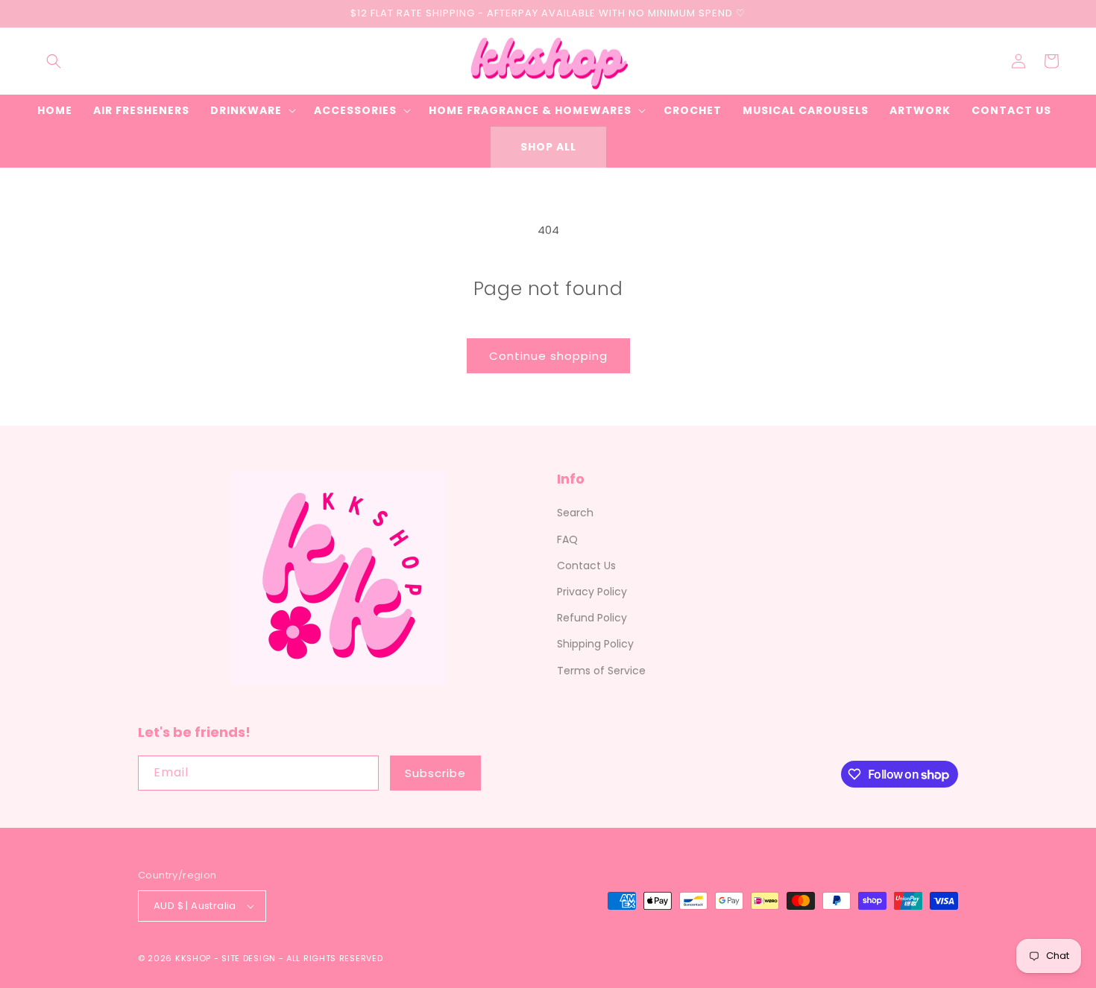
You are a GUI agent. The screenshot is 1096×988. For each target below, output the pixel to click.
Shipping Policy (595, 643)
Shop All (548, 146)
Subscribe (435, 773)
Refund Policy (592, 617)
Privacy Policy (592, 591)
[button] (53, 61)
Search (575, 512)
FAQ (567, 539)
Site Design (248, 958)
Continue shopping (548, 356)
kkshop (193, 958)
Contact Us (586, 565)
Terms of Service (601, 670)
